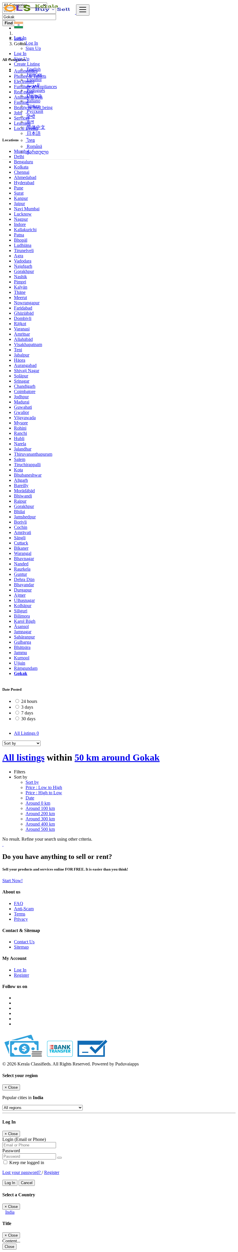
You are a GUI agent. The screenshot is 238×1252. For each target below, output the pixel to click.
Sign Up (33, 48)
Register (21, 975)
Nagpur (21, 219)
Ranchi (20, 433)
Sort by (32, 782)
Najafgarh (23, 266)
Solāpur (21, 375)
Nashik (20, 276)
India (10, 1212)
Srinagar (21, 381)
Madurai (21, 401)
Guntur (20, 574)
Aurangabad (25, 365)
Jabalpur (21, 354)
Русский (34, 111)
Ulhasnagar (24, 600)
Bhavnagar (24, 558)
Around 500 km (40, 829)
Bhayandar (24, 584)
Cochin (20, 527)
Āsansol (21, 626)
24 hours (29, 701)
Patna (19, 234)
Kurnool (21, 657)
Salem (19, 459)
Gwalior (21, 412)
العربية (32, 85)
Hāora (19, 360)
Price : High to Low (44, 792)
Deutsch (34, 95)
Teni (18, 349)
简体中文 (35, 127)
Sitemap (21, 947)
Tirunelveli (24, 250)
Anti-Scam (24, 908)
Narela (20, 443)
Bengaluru (23, 161)
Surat (19, 193)
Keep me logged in (26, 1162)
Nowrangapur (26, 302)
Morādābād (24, 490)
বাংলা (30, 121)
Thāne (20, 292)
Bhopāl (20, 240)
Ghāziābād (24, 313)
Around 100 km (40, 808)
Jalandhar (22, 448)
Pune (18, 187)
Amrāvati (22, 532)
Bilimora (22, 616)
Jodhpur (21, 396)
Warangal (22, 553)
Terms (19, 913)
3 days (27, 707)
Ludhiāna (22, 245)
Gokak (20, 673)
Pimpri (20, 281)
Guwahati (23, 407)
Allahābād (23, 339)
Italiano (33, 100)
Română (34, 146)
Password (11, 1150)
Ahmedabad (25, 177)
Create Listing (27, 63)
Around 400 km (40, 824)
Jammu (20, 652)
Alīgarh (21, 480)
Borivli (20, 522)
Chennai (21, 172)
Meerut (20, 297)
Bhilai (19, 511)
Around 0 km (38, 803)
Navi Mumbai (26, 208)
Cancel (27, 1183)
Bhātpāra (22, 647)
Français (34, 74)
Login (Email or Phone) (24, 1139)
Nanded (21, 563)
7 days (27, 712)
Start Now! (12, 880)
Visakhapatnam (28, 344)
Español (34, 79)
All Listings (26, 733)
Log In (32, 43)
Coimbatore (24, 391)
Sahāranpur (24, 636)
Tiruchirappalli (27, 464)
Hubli (19, 438)
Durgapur (23, 589)
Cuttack (21, 542)
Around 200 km (40, 813)
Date (30, 797)
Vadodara (22, 260)
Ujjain (19, 663)
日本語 (33, 133)
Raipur (20, 501)
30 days (28, 718)
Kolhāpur (22, 605)
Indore (20, 224)
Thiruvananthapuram (33, 454)
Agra (18, 255)
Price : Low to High (44, 787)
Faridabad (23, 307)
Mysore (21, 422)
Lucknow (23, 213)
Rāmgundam (25, 668)
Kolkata (21, 166)
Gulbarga (22, 642)
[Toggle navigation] (82, 10)
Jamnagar (22, 631)
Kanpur (21, 198)
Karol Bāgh (24, 621)
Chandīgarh (24, 386)
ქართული (37, 151)
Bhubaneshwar (28, 475)
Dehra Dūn (24, 579)
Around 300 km (40, 818)
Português (35, 90)
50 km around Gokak (117, 757)
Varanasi (22, 328)
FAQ (18, 903)
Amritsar (22, 334)
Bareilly (21, 485)
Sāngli (20, 537)
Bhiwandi (23, 495)
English (33, 69)
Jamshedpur (25, 516)
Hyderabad (24, 182)
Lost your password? (22, 1172)
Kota (18, 469)
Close (9, 1246)
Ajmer (20, 595)
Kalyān (20, 287)
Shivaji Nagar (26, 370)
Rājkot (20, 323)
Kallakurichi (25, 229)
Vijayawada (25, 417)
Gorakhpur (24, 271)
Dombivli (22, 318)
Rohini (20, 428)
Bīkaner (21, 548)
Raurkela (22, 569)
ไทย (30, 140)
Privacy (21, 919)
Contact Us (24, 941)
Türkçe (33, 106)
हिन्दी (30, 116)
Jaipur (19, 203)
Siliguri (20, 610)
